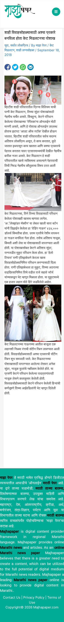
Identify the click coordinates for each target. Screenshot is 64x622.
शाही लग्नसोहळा (25, 50)
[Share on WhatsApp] (23, 67)
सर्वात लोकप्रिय (19, 45)
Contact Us (11, 597)
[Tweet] (15, 67)
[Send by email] (30, 67)
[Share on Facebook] (7, 67)
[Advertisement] (32, 433)
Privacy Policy (33, 597)
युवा (6, 45)
